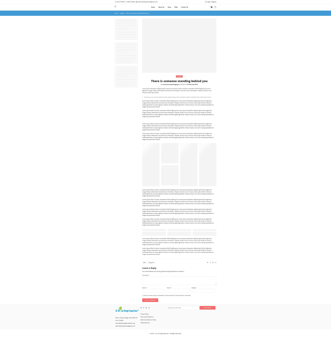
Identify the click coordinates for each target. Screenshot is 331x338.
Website (194, 288)
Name (144, 288)
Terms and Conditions (147, 317)
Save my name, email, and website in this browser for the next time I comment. (167, 295)
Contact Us (184, 7)
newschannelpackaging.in (171, 84)
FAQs (176, 7)
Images (122, 13)
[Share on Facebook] (210, 262)
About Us (161, 7)
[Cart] (211, 7)
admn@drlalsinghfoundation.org (125, 323)
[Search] (215, 7)
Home (153, 7)
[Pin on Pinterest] (212, 262)
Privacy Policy (145, 314)
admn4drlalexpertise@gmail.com (148, 2)
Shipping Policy (145, 322)
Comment (145, 275)
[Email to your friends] (215, 262)
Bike (144, 262)
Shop (169, 7)
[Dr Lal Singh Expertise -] (122, 7)
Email (169, 288)
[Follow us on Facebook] (143, 308)
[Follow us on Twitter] (141, 308)
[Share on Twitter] (207, 262)
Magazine (151, 262)
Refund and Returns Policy (148, 320)
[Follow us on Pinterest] (146, 308)
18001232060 (131, 2)
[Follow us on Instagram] (149, 308)
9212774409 (120, 2)
